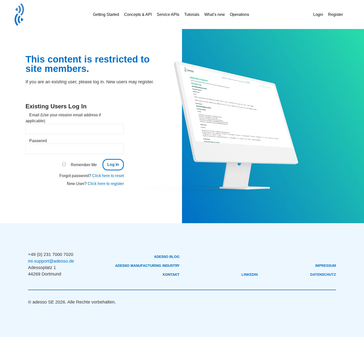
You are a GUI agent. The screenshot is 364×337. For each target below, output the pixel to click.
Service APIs (168, 14)
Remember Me (84, 165)
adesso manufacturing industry (147, 266)
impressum (325, 266)
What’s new (214, 14)
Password (38, 141)
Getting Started (106, 14)
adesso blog (167, 257)
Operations (239, 14)
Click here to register (106, 184)
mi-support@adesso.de (51, 261)
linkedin (249, 274)
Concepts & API (138, 14)
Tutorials (191, 14)
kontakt (171, 274)
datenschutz (323, 274)
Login (318, 14)
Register (335, 14)
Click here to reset (108, 176)
